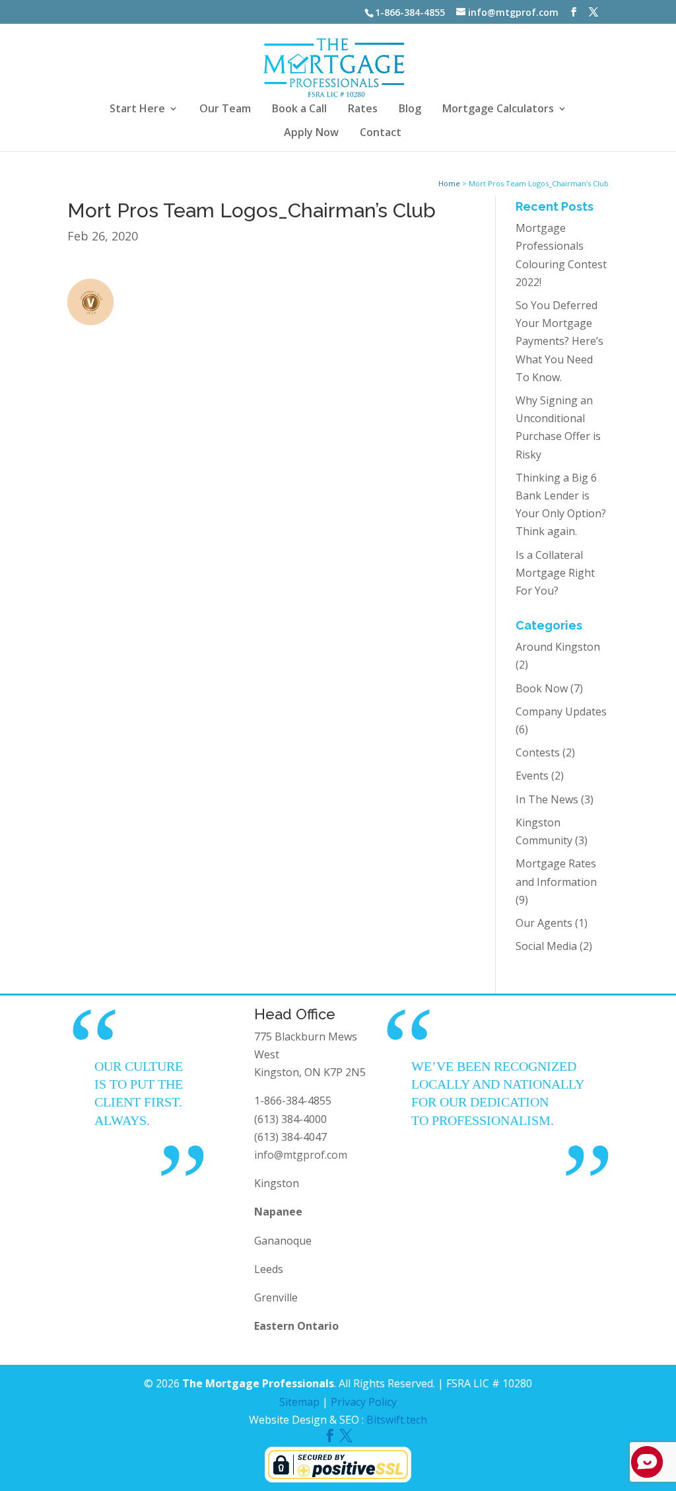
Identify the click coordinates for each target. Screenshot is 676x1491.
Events (532, 775)
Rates (363, 110)
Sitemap (299, 1402)
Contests (538, 752)
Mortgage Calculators (498, 110)
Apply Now (311, 133)
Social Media (546, 946)
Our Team (225, 110)
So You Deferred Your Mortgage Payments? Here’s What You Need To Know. (559, 341)
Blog (410, 110)
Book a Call (299, 110)
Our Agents (544, 923)
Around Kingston (558, 646)
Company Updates (561, 711)
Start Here (137, 110)
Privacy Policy (364, 1402)
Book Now (542, 688)
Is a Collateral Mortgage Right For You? (555, 573)
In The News (547, 799)
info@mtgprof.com (300, 1154)
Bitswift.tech (396, 1419)
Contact (380, 133)
